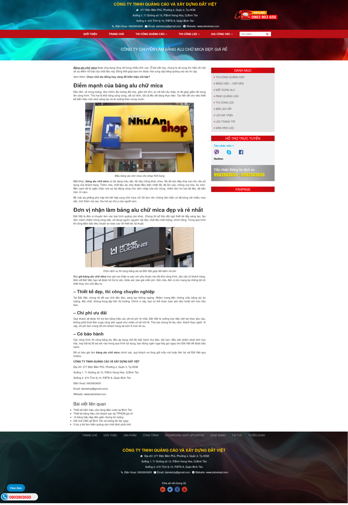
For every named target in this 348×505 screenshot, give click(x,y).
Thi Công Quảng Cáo (230, 77)
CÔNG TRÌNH (151, 435)
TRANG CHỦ (89, 435)
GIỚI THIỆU (110, 435)
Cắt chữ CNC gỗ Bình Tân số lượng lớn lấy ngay (101, 420)
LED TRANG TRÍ (225, 121)
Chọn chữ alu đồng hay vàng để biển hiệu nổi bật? (118, 77)
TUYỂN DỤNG (256, 435)
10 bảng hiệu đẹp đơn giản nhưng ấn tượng (98, 417)
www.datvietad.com (95, 394)
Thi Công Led (225, 102)
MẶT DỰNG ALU (225, 90)
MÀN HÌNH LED (225, 128)
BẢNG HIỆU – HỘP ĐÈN (230, 83)
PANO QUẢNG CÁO (227, 96)
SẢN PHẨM (129, 435)
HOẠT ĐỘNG (218, 435)
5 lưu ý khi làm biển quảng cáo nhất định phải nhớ (102, 424)
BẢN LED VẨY (224, 109)
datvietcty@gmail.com (93, 388)
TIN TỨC (237, 435)
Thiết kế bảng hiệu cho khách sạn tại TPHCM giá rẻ (103, 413)
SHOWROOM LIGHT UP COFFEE (184, 435)
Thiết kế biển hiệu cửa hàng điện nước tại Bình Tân (102, 410)
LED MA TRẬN (224, 115)
